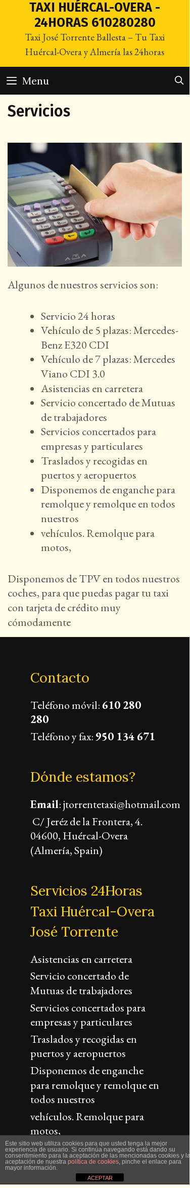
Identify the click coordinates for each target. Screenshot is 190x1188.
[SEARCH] (178, 81)
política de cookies (93, 1161)
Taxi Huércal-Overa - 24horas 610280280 (94, 15)
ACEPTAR (100, 1178)
